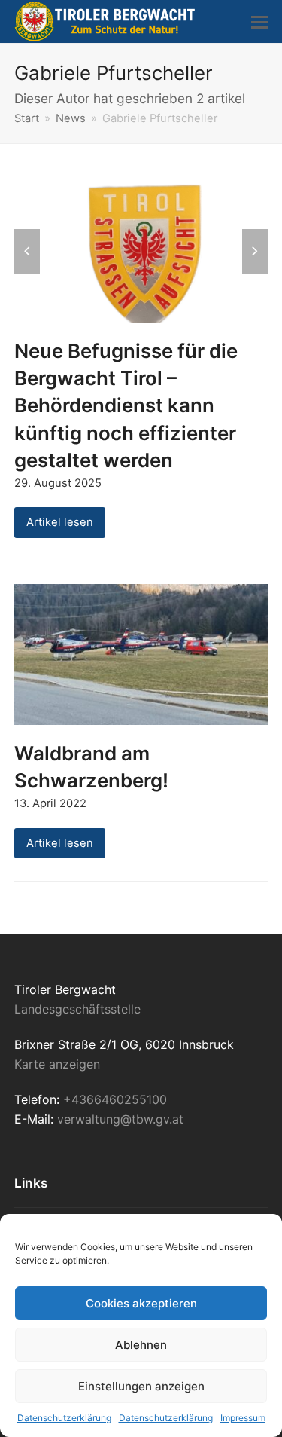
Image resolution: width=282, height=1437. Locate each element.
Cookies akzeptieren (141, 1303)
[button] (259, 22)
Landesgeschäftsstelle (77, 1009)
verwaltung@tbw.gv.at (120, 1119)
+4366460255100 (115, 1099)
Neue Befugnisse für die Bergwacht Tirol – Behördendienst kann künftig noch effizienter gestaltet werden (126, 405)
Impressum (242, 1417)
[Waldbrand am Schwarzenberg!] (141, 653)
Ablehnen (141, 1345)
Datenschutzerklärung (64, 1417)
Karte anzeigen (57, 1064)
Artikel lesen (59, 522)
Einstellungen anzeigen (141, 1386)
